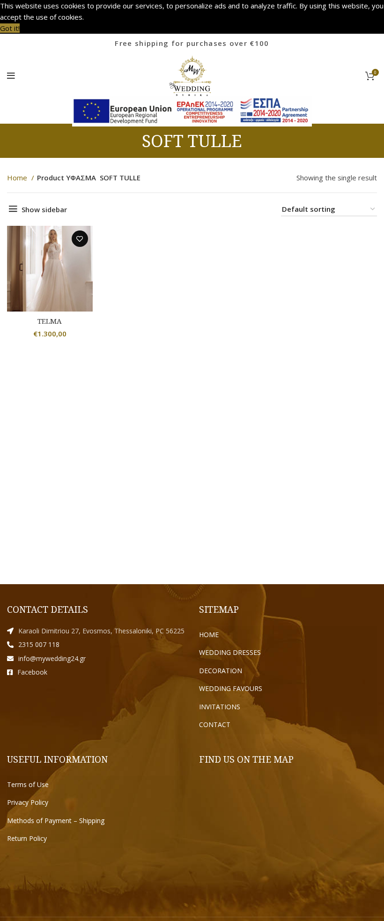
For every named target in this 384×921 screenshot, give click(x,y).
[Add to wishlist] (80, 238)
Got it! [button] (10, 28)
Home (18, 177)
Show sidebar (44, 209)
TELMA (49, 321)
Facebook (32, 672)
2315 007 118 (38, 644)
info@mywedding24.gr (52, 658)
